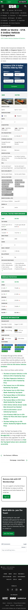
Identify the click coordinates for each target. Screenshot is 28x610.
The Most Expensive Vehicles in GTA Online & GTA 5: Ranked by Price (14, 381)
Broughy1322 (5, 435)
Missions (4, 18)
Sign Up (6, 497)
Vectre (17, 95)
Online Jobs (5, 23)
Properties (5, 20)
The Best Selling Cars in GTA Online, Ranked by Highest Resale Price (15, 424)
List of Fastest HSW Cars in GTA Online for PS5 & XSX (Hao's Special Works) (15, 417)
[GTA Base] (14, 6)
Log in (9, 1)
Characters (12, 15)
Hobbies (20, 18)
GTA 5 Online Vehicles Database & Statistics (13, 38)
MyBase (2, 1)
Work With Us (19, 605)
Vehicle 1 (6, 72)
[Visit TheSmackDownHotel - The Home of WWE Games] (5, 598)
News (10, 574)
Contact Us (9, 603)
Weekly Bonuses (6, 25)
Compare (14, 86)
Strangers (12, 18)
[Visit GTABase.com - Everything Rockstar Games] (13, 598)
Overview (11, 10)
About (4, 603)
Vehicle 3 (6, 78)
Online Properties (15, 23)
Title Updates (5, 13)
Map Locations (15, 13)
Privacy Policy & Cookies (19, 603)
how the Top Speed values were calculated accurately (13, 442)
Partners (12, 605)
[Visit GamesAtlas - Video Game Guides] (22, 598)
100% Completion (23, 15)
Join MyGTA (22, 2)
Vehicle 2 (17, 72)
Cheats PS (13, 20)
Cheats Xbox (22, 20)
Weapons (4, 15)
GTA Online (19, 10)
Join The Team (8, 533)
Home (5, 574)
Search (7, 605)
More (20, 579)
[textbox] (14, 550)
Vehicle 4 (17, 78)
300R (3, 95)
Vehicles (24, 13)
